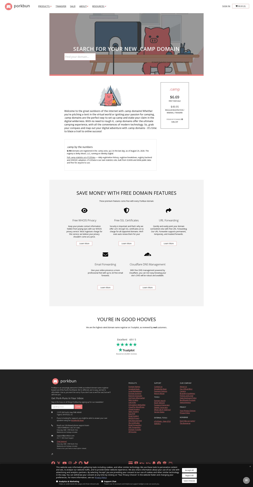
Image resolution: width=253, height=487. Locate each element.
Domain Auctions (134, 393)
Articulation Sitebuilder (136, 405)
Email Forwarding (134, 425)
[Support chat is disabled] (246, 480)
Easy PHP (131, 414)
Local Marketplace (135, 391)
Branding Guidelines (187, 393)
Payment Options (160, 391)
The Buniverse (185, 423)
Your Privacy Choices (187, 411)
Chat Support (62, 441)
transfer (61, 6)
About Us (183, 387)
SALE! (72, 6)
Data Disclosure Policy (188, 398)
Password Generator (162, 405)
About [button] (83, 6)
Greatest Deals (134, 389)
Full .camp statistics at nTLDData (81, 157)
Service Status (159, 412)
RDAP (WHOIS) (159, 403)
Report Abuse (159, 393)
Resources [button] (98, 6)
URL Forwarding (134, 427)
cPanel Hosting (134, 409)
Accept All (189, 470)
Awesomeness (185, 402)
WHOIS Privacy (133, 418)
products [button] (44, 6)
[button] (52, 454)
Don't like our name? (187, 421)
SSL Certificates (134, 423)
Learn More (84, 243)
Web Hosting (133, 400)
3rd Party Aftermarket (136, 398)
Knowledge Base (77, 420)
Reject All (189, 475)
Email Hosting (133, 416)
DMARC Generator (161, 407)
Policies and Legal (186, 396)
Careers (183, 391)
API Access (132, 432)
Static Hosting (133, 411)
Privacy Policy (100, 477)
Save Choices (189, 480)
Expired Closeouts (135, 396)
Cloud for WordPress (136, 407)
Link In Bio (132, 402)
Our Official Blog (186, 389)
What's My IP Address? (162, 410)
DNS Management (135, 421)
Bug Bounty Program (187, 400)
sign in (226, 6)
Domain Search (160, 401)
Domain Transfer (134, 429)
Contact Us (158, 387)
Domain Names (134, 387)
